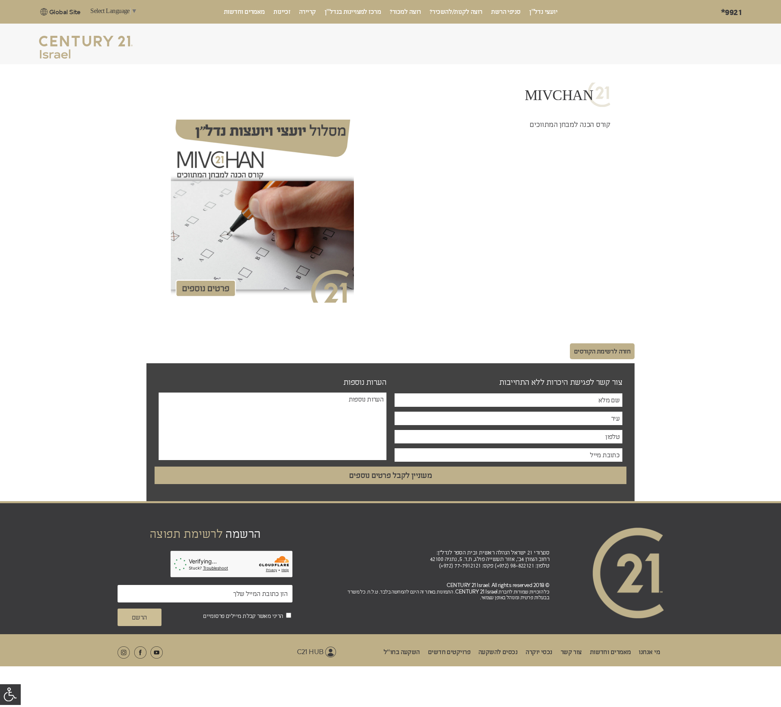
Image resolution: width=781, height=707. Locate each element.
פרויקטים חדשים (449, 652)
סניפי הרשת (505, 11)
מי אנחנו (649, 652)
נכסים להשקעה (497, 652)
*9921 (731, 12)
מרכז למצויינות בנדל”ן (353, 11)
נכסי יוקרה (539, 652)
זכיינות (281, 11)
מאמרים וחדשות (244, 11)
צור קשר (571, 652)
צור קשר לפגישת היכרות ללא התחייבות (560, 382)
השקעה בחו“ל (402, 652)
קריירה (307, 11)
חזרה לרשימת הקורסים (602, 351)
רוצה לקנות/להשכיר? (456, 11)
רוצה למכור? (405, 11)
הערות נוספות (364, 382)
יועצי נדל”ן (543, 11)
